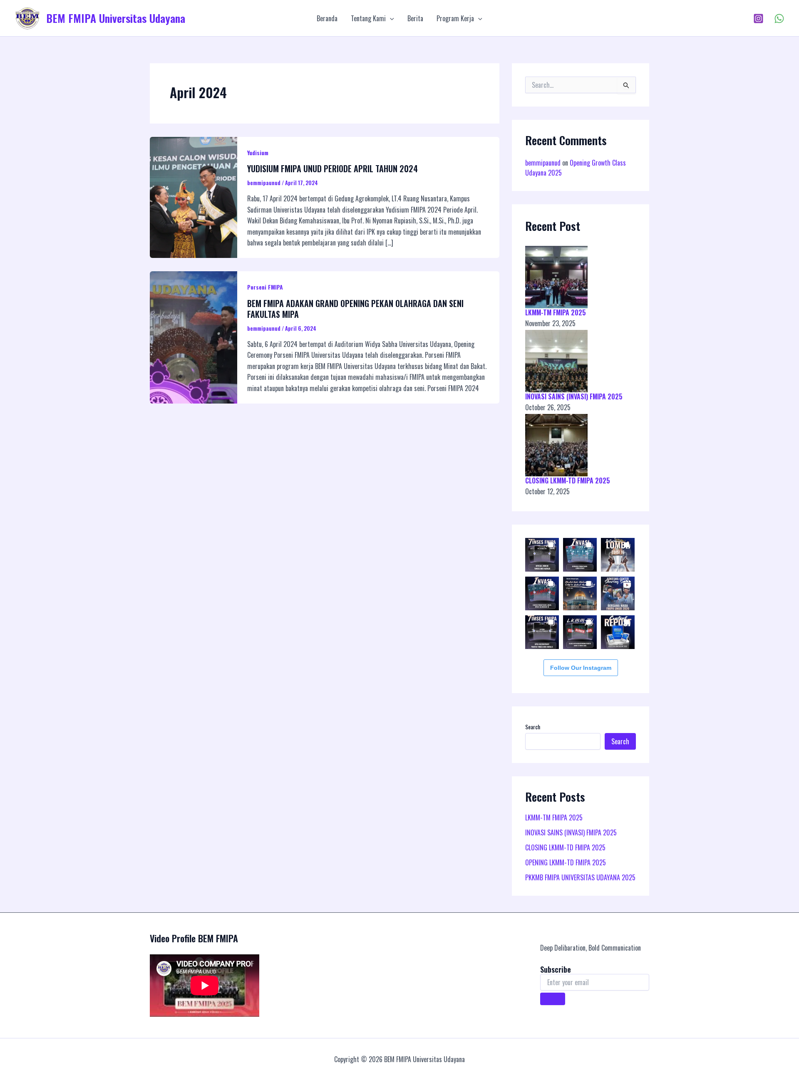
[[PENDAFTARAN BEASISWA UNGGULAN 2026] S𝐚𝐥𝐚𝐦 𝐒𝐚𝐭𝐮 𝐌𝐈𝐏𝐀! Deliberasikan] (618, 632)
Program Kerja (455, 18)
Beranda (327, 18)
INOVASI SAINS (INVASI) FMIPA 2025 (574, 396)
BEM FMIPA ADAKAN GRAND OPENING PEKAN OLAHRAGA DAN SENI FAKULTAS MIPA (355, 308)
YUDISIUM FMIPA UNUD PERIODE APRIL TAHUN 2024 (332, 168)
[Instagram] (758, 18)
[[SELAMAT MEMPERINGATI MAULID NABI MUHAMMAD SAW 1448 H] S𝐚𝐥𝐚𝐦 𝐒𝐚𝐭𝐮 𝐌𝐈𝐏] (580, 593)
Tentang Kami (368, 18)
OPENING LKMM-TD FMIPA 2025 (565, 862)
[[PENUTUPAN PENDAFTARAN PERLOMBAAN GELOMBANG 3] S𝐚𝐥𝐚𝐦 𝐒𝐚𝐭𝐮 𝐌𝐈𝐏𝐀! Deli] (542, 593)
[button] (390, 18)
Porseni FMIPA (265, 286)
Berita (415, 18)
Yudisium (257, 152)
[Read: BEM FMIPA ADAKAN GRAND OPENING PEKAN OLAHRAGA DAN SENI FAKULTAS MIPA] (193, 337)
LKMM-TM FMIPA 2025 (555, 312)
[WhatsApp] (779, 18)
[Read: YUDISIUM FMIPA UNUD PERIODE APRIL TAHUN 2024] (193, 196)
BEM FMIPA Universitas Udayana (115, 18)
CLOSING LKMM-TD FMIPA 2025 (567, 481)
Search (532, 726)
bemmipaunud (543, 163)
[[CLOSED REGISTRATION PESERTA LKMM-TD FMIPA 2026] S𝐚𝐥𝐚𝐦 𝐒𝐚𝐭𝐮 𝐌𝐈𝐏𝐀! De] (580, 632)
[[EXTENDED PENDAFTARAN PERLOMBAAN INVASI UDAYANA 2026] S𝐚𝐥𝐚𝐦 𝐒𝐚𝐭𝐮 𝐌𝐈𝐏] (580, 555)
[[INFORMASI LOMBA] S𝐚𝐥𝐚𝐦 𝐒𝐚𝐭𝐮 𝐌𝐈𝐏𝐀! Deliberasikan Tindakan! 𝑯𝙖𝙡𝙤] (618, 555)
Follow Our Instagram (580, 667)
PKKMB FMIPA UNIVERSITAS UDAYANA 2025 (580, 877)
